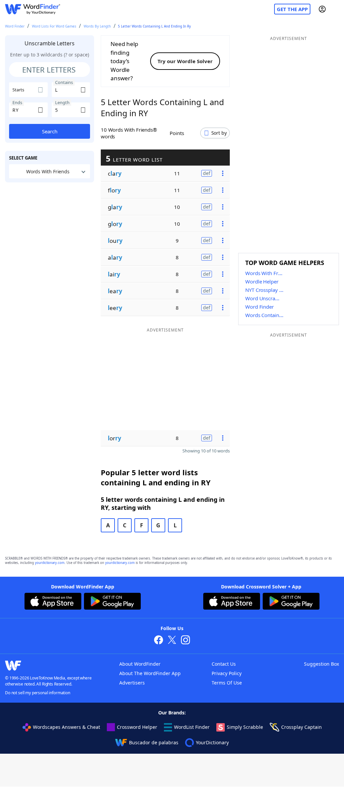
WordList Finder (192, 727)
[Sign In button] (322, 9)
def (206, 173)
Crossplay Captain (301, 727)
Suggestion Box (321, 664)
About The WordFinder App (150, 673)
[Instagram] (185, 640)
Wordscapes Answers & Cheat (66, 727)
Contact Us (224, 664)
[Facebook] (158, 640)
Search (49, 131)
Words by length (97, 26)
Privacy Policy (227, 673)
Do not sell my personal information (37, 693)
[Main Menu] (336, 9)
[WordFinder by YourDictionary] (32, 9)
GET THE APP (292, 9)
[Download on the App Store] (53, 602)
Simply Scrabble (245, 727)
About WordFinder (140, 664)
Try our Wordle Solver (185, 61)
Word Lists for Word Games (54, 26)
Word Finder (15, 26)
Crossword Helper (137, 727)
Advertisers (132, 682)
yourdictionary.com (49, 563)
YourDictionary (212, 742)
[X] (172, 640)
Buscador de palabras (153, 742)
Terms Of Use (227, 682)
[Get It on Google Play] (112, 602)
